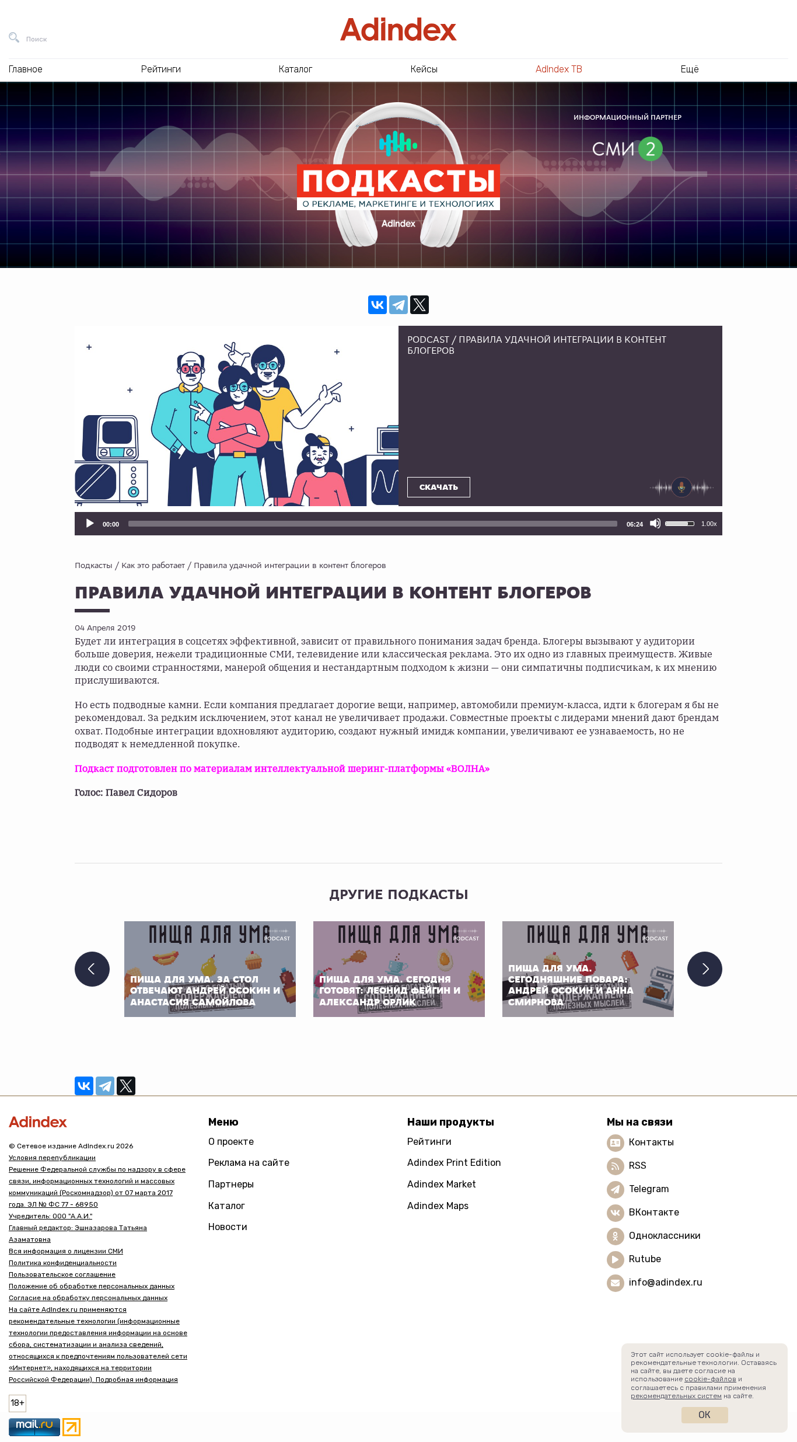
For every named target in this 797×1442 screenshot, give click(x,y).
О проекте (231, 1141)
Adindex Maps (438, 1205)
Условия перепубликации (52, 1158)
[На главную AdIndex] (398, 29)
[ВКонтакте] (377, 304)
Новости (227, 1226)
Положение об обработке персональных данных (91, 1286)
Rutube (645, 1259)
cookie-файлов (710, 1379)
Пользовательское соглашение (62, 1274)
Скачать (439, 487)
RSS (637, 1165)
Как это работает (153, 565)
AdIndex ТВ (559, 69)
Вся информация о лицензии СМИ (66, 1251)
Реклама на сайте (248, 1162)
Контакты (651, 1142)
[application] (398, 523)
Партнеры (231, 1184)
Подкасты (94, 565)
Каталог (226, 1205)
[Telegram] (398, 304)
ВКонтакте (654, 1212)
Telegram (649, 1188)
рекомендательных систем (676, 1396)
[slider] (372, 524)
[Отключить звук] (655, 523)
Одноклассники (665, 1235)
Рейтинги (429, 1141)
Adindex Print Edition (454, 1162)
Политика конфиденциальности (63, 1263)
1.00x (709, 523)
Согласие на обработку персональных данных (88, 1298)
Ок (704, 1414)
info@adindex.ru (665, 1282)
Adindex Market (441, 1184)
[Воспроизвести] (89, 523)
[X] (419, 304)
